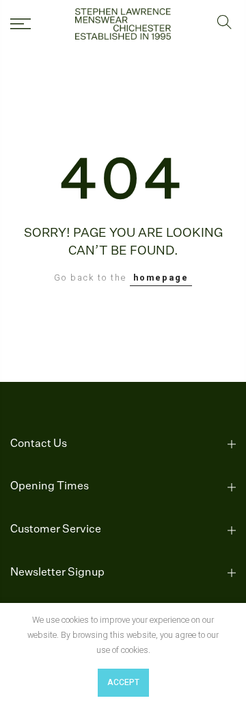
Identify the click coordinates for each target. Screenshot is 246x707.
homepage (161, 278)
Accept (123, 682)
